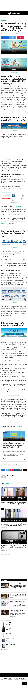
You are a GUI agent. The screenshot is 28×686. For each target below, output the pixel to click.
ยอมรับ (25, 684)
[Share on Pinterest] (20, 37)
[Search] (26, 13)
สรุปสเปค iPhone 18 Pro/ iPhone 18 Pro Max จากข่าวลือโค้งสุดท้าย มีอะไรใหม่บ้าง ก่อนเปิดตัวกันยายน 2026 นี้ (13, 547)
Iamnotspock (7, 33)
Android (3, 223)
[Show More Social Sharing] (25, 37)
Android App (4, 464)
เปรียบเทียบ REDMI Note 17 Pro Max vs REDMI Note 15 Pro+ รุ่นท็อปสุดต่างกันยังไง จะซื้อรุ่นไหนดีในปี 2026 (14, 503)
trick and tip (15, 464)
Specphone (12, 106)
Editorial (3, 20)
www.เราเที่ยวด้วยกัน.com (17, 206)
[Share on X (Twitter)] (12, 37)
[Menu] (2, 13)
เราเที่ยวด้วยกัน (14, 72)
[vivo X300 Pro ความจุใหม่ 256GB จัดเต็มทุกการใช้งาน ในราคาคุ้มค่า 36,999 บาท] (5, 596)
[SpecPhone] (14, 13)
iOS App (9, 464)
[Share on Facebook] (5, 37)
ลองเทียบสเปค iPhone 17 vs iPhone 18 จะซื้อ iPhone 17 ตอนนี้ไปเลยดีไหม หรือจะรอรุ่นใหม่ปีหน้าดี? (13, 524)
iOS (24, 221)
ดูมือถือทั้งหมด (4, 649)
